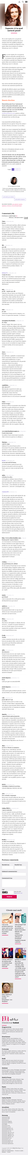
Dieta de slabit (10, 1082)
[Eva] (5, 2)
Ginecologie (23, 1070)
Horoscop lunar (6, 1125)
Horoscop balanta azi (7, 1140)
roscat (13, 206)
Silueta (4, 1083)
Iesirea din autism (6, 1110)
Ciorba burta (20, 1093)
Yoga (22, 1079)
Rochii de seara (10, 1060)
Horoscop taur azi (6, 1131)
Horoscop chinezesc (7, 1122)
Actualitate (5, 1107)
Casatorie (11, 1030)
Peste (15, 1088)
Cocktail (20, 1090)
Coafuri (19, 1051)
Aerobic (10, 1080)
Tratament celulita (14, 1053)
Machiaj (24, 1051)
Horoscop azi (5, 1120)
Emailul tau (18, 865)
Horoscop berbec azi (7, 1142)
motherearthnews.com (8, 113)
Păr (3, 1051)
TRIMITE (9, 897)
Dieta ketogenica (10, 1083)
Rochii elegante (19, 1061)
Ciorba (12, 1088)
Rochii (5, 1051)
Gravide (23, 1102)
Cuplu (3, 1030)
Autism (13, 1103)
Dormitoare (14, 1101)
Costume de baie (6, 1061)
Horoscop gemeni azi (7, 1128)
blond (16, 206)
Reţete (4, 1087)
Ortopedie (12, 1074)
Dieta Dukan (12, 1079)
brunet (20, 206)
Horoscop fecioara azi (7, 1129)
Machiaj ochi (5, 1053)
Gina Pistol (11, 1042)
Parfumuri (14, 1051)
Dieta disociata (18, 1082)
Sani (3, 1052)
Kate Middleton (15, 1038)
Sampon (13, 1052)
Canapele (8, 1101)
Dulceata (10, 1090)
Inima (11, 1070)
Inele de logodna (6, 1063)
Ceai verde (4, 1074)
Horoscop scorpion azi (7, 1134)
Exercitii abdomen (17, 1080)
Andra (3, 1042)
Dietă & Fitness (6, 1077)
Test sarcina (5, 1072)
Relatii (21, 1029)
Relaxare (18, 1079)
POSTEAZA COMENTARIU (9, 216)
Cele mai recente (18, 217)
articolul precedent (8, 197)
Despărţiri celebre (16, 1110)
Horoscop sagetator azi (8, 1135)
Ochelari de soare (21, 1063)
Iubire (7, 1030)
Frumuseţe (5, 1049)
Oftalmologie (18, 1072)
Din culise (4, 1109)
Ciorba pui (14, 1093)
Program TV (9, 1044)
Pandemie (12, 1112)
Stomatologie (5, 1071)
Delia (7, 1042)
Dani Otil (18, 1041)
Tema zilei (20, 1109)
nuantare (4, 206)
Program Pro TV (16, 1044)
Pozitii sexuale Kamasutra (8, 1031)
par (13, 204)
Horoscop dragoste (7, 1121)
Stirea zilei (15, 1109)
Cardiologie (12, 1072)
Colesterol (11, 1071)
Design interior (22, 1101)
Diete (3, 1079)
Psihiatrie (18, 1074)
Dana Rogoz (12, 1041)
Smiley (23, 1041)
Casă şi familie (6, 1098)
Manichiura (8, 1052)
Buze (17, 1052)
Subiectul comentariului (9, 871)
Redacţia (4, 1152)
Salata (21, 1088)
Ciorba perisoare (6, 1093)
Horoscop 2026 (6, 1117)
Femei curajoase (6, 1103)
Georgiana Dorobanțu (15, 186)
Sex (15, 1030)
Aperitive (8, 1091)
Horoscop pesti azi (7, 1138)
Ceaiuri (8, 1070)
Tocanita (16, 1090)
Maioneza (17, 1091)
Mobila (4, 1101)
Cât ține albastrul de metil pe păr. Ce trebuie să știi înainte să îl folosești (7, 963)
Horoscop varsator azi (7, 1136)
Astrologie (4, 1124)
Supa (6, 1090)
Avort (23, 1072)
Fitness (7, 1079)
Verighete (13, 1063)
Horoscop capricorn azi (8, 1132)
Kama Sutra (20, 1030)
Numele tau (5, 865)
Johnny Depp (11, 1040)
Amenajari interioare (16, 1099)
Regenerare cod (18, 893)
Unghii (9, 1051)
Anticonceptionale (19, 1071)
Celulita (21, 1052)
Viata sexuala (15, 1029)
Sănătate (5, 1068)
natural (16, 204)
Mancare (4, 1088)
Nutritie (4, 1082)
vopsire (20, 204)
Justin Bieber (18, 1042)
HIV (9, 1074)
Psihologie (16, 1070)
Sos (18, 1088)
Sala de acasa (18, 1083)
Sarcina (4, 1070)
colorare (9, 206)
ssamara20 (5, 492)
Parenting (4, 1102)
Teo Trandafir (19, 1040)
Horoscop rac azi (6, 1127)
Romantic (9, 1029)
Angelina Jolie (5, 1041)
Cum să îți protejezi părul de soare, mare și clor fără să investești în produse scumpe (7, 929)
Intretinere (5, 1080)
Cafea (3, 1090)
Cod (3, 889)
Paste (8, 1088)
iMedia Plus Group (16, 1148)
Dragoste (4, 1029)
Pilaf (21, 1091)
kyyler (4, 460)
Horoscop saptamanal (7, 1143)
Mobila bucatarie (6, 1099)
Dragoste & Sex (6, 1027)
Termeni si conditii (19, 1150)
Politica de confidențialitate (8, 1150)
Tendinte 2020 (5, 1064)
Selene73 (4, 273)
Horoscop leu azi (6, 1139)
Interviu (10, 1109)
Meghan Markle (6, 1038)
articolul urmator (20, 199)
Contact (8, 1152)
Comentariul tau (7, 878)
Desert (12, 1091)
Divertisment (6, 1037)
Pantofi (13, 1061)
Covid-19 (7, 1112)
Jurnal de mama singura (13, 1102)
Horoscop (5, 1115)
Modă (3, 1058)
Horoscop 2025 (6, 1118)
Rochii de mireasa (18, 1060)
